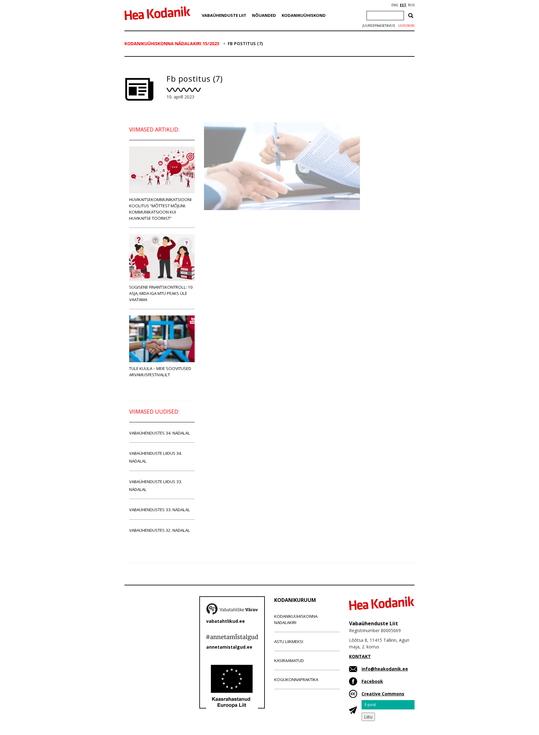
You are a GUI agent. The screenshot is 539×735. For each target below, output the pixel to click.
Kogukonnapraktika (296, 679)
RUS (411, 5)
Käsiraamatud (289, 660)
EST (403, 5)
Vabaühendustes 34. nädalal (159, 433)
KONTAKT (360, 656)
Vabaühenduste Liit (224, 15)
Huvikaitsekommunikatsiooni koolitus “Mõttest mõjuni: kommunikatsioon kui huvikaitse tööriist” (160, 209)
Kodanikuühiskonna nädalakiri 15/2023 (171, 43)
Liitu (368, 717)
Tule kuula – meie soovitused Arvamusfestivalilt (160, 371)
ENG (394, 5)
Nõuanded (264, 15)
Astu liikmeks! (288, 641)
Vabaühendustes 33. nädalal (159, 509)
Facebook (372, 681)
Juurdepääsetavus (378, 25)
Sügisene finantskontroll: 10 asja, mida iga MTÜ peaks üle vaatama (161, 293)
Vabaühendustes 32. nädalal (159, 530)
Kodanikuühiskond (304, 15)
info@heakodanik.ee (385, 669)
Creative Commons (383, 694)
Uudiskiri (406, 25)
